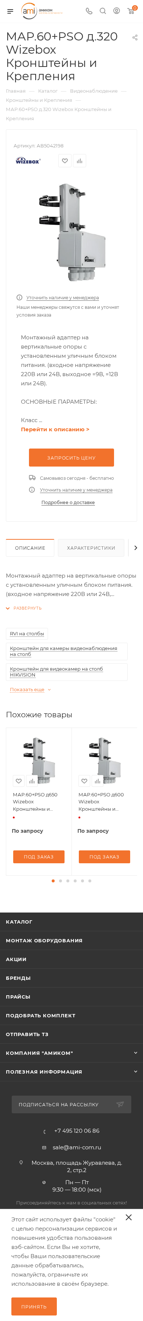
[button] (53, 880)
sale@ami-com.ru (77, 1147)
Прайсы (18, 997)
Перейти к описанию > (55, 429)
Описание (30, 548)
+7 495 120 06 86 (76, 1130)
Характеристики (91, 548)
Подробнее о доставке (68, 502)
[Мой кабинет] (116, 11)
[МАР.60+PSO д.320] (71, 232)
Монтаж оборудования (44, 940)
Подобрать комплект (40, 1015)
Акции (16, 959)
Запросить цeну (71, 458)
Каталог (19, 922)
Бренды (18, 978)
